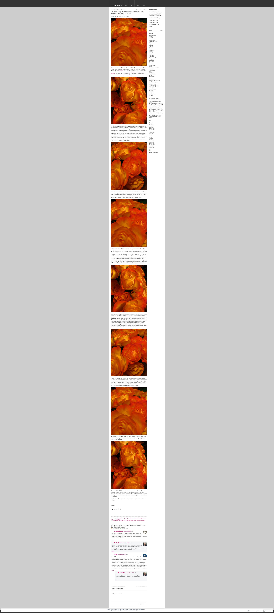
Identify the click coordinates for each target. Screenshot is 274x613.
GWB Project (123, 518)
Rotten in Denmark (152, 79)
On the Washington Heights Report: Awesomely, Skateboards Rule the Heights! (155, 116)
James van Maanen (118, 531)
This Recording (151, 87)
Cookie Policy (137, 610)
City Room (151, 47)
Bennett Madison (152, 40)
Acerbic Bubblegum (152, 35)
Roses (135, 520)
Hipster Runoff (151, 62)
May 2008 (150, 137)
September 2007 (151, 147)
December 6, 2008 (127, 531)
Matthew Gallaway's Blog (153, 20)
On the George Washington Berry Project (156, 109)
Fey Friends (151, 54)
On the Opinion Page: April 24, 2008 (155, 99)
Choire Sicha (151, 46)
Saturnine (150, 26)
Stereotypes (140, 518)
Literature (131, 518)
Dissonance (119, 518)
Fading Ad (151, 52)
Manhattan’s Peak (152, 70)
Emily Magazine (151, 50)
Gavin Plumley (151, 56)
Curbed (150, 49)
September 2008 (151, 132)
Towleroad (151, 90)
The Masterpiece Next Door (153, 85)
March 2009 (151, 124)
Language (128, 518)
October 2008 (151, 130)
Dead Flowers (121, 520)
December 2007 (151, 143)
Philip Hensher (131, 520)
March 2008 (151, 139)
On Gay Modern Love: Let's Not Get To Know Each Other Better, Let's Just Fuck (156, 104)
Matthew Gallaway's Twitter (153, 22)
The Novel (137, 5)
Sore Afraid (151, 81)
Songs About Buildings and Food (154, 80)
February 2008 (151, 141)
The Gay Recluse (116, 5)
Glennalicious (151, 60)
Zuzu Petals (151, 95)
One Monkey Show (152, 74)
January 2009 (151, 127)
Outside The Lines (152, 76)
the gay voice (131, 74)
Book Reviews (115, 520)
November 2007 (151, 144)
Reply (113, 551)
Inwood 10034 (151, 64)
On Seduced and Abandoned (141, 9)
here (160, 15)
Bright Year (151, 44)
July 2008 (150, 134)
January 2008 (151, 142)
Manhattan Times (152, 69)
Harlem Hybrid (151, 61)
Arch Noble (151, 37)
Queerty (150, 77)
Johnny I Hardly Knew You (153, 67)
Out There (150, 75)
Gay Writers (126, 520)
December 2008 (151, 128)
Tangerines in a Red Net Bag (154, 82)
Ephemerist (151, 51)
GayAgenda (151, 59)
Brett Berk (150, 42)
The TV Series (143, 5)
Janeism (150, 66)
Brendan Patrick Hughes (153, 41)
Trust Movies (151, 92)
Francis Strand (151, 55)
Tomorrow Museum (152, 89)
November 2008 (151, 129)
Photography (136, 518)
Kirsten (115, 554)
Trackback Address (125, 528)
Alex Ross (151, 36)
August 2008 (151, 133)
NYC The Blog (151, 72)
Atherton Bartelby (152, 38)
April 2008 (151, 138)
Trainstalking (151, 91)
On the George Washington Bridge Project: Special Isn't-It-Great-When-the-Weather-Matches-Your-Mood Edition (156, 107)
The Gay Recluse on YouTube (154, 24)
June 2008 (150, 136)
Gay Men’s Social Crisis (153, 57)
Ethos (126, 5)
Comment (142, 604)
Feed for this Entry (116, 528)
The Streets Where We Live (153, 86)
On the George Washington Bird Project (118, 9)
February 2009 (151, 125)
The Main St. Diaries (152, 84)
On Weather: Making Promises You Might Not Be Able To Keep (156, 111)
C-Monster (151, 45)
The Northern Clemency (141, 520)
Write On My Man (152, 94)
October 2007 (151, 146)
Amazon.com (120, 70)
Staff (131, 5)
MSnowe (150, 71)
